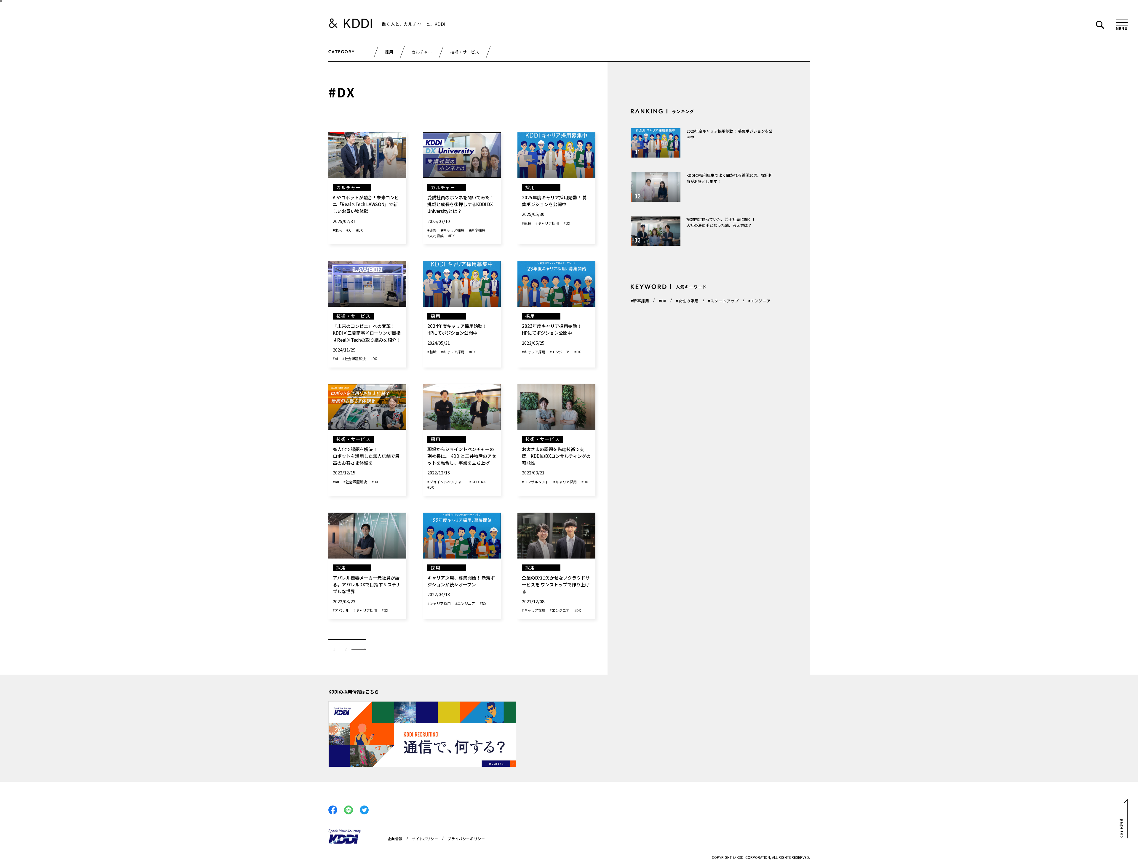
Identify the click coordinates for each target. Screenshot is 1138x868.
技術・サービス (464, 52)
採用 (389, 52)
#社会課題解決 (354, 358)
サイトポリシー (425, 838)
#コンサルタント (535, 481)
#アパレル (341, 610)
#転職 (526, 223)
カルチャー (421, 52)
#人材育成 (435, 235)
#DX (359, 229)
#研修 (432, 229)
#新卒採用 (477, 229)
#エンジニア (560, 351)
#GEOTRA (477, 481)
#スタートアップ (723, 301)
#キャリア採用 (452, 229)
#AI (348, 229)
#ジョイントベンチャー (446, 481)
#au (336, 481)
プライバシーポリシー (466, 838)
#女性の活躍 (687, 301)
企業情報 (395, 838)
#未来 (337, 229)
